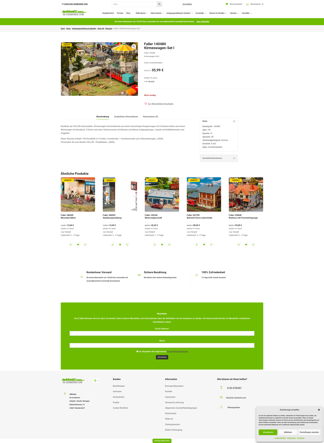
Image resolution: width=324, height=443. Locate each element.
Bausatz (109, 29)
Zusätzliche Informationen (126, 116)
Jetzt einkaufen (202, 21)
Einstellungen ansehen (309, 432)
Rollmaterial (140, 13)
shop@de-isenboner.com (76, 4)
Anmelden (187, 4)
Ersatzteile (200, 13)
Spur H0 (101, 29)
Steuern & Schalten (217, 13)
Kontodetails (118, 397)
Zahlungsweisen (172, 424)
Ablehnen (288, 432)
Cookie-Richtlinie (280, 438)
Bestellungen (119, 386)
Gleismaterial (156, 13)
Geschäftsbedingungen (177, 351)
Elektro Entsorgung (173, 430)
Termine (120, 13)
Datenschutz (291, 438)
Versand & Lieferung (174, 402)
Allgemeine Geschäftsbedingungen (181, 408)
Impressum (301, 438)
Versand (151, 81)
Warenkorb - (256, 4)
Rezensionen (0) (150, 116)
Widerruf (169, 419)
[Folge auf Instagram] (95, 380)
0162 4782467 (234, 388)
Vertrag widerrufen (162, 441)
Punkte (116, 402)
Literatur (233, 13)
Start (63, 29)
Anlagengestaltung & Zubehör (178, 13)
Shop (128, 13)
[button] (319, 410)
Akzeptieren (268, 432)
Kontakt (168, 391)
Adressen (117, 391)
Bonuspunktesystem (174, 386)
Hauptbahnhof (108, 13)
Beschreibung (102, 116)
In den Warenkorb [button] (78, 244)
